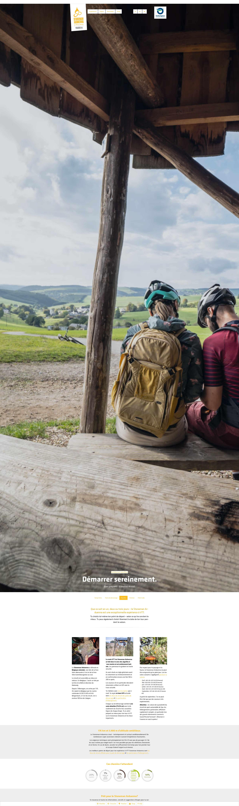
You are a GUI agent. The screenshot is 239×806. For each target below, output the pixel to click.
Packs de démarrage (111, 598)
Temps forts (98, 598)
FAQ (140, 804)
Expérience (93, 11)
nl (135, 11)
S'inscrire (113, 804)
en (140, 11)
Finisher (132, 598)
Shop (118, 11)
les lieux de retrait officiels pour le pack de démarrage (120, 752)
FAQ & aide (141, 598)
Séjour (102, 11)
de (144, 11)
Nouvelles (110, 11)
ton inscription (122, 691)
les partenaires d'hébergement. (138, 753)
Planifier (123, 598)
